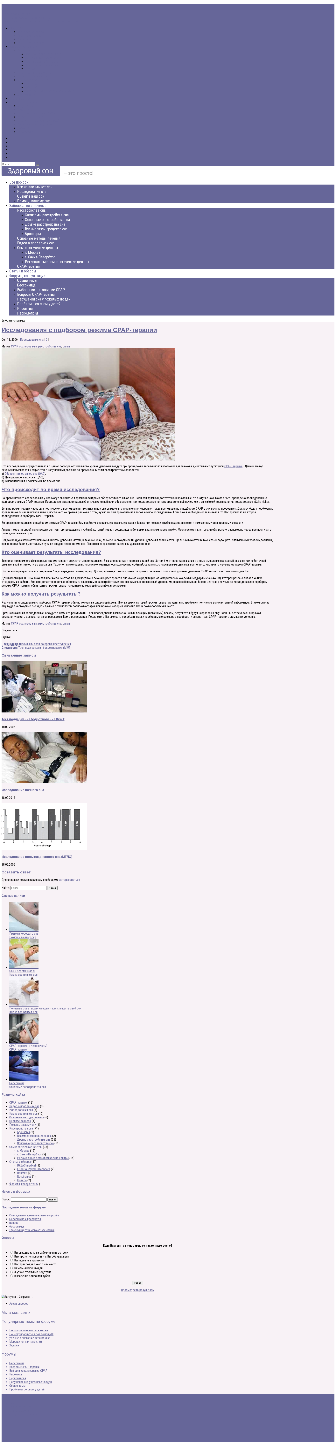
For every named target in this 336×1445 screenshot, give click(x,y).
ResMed (22, 1173)
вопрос (13, 1223)
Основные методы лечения (34, 72)
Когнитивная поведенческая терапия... (26, 17)
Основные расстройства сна (43, 58)
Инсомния (23, 128)
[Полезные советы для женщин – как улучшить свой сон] (23, 1005)
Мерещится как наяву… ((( (25, 1341)
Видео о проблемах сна (32, 76)
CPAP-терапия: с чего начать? (28, 1046)
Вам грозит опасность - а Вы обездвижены (41, 1256)
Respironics (24, 1176)
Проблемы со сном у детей (34, 124)
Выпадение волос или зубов (32, 1276)
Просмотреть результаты (137, 1290)
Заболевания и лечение (24, 47)
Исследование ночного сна (23, 790)
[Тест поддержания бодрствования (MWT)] (44, 711)
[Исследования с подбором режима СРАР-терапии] (88, 459)
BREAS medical (26, 1165)
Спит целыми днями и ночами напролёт (34, 1215)
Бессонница (24, 109)
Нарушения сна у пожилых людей (38, 121)
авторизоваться (69, 880)
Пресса (22, 1180)
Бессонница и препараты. (25, 1219)
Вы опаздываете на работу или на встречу (41, 1252)
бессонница (16, 1226)
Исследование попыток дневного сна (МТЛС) (37, 856)
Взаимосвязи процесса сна (42, 65)
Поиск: (6, 1199)
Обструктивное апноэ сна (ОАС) (25, 473)
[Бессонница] (23, 1079)
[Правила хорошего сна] (23, 930)
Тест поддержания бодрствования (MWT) (33, 719)
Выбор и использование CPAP (36, 113)
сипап (66, 346)
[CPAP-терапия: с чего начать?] (23, 1042)
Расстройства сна (29, 50)
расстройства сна (49, 346)
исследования (28, 346)
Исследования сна (29, 35)
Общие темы (25, 106)
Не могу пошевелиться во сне (28, 1330)
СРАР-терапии (233, 466)
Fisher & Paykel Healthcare (33, 1169)
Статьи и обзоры (20, 98)
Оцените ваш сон (28, 39)
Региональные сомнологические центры (50, 91)
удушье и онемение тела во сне (29, 1338)
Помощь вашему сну (30, 43)
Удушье (14, 1345)
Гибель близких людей (28, 1268)
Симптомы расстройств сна (43, 54)
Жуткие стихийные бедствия (32, 1272)
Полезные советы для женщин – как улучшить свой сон (45, 1008)
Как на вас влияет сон (31, 32)
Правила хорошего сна (16, 14)
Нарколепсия (25, 132)
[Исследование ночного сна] (44, 782)
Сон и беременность (22, 971)
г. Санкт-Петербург (37, 87)
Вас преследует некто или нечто (35, 1264)
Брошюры (31, 69)
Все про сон (17, 28)
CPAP (14, 346)
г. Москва (31, 84)
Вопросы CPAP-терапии (32, 117)
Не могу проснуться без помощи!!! (31, 1334)
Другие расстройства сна (41, 61)
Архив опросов (18, 1303)
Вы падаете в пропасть (29, 1260)
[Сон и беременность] (23, 967)
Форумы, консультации (23, 102)
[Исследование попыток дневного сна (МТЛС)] (44, 849)
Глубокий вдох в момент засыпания (31, 1230)
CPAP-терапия (26, 95)
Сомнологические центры (33, 80)
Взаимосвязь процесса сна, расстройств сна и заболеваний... (41, 21)
